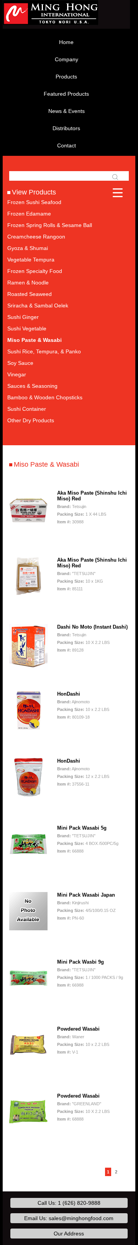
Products (66, 77)
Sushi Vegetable (26, 328)
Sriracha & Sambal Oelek (37, 305)
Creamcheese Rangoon (36, 237)
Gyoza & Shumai (27, 248)
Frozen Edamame (29, 214)
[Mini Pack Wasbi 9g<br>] (28, 978)
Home (66, 42)
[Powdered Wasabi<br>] (28, 1045)
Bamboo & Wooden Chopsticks (44, 397)
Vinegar (16, 374)
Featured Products (66, 94)
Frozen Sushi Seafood (34, 202)
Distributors (66, 128)
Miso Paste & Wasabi (34, 340)
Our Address (69, 1233)
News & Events (66, 111)
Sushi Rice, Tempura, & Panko (44, 351)
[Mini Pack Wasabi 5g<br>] (28, 844)
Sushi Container (26, 409)
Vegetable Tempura (30, 260)
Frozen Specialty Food (34, 271)
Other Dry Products (30, 420)
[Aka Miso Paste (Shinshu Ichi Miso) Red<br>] (28, 509)
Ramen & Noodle (28, 282)
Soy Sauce (20, 363)
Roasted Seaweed (29, 294)
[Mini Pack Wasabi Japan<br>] (28, 911)
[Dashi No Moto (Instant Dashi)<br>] (28, 647)
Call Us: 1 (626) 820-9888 (69, 1203)
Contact (66, 145)
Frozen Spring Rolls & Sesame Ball (49, 225)
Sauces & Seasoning (32, 386)
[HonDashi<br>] (28, 710)
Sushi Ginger (23, 317)
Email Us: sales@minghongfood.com (68, 1218)
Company (66, 59)
